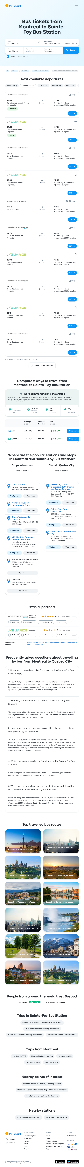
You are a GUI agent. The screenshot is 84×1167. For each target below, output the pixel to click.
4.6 (34, 622)
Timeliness (28, 622)
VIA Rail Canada (53, 642)
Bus (13, 431)
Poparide (63, 642)
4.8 (18, 622)
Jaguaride (33, 630)
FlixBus (29, 642)
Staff (13, 622)
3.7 (65, 635)
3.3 (65, 622)
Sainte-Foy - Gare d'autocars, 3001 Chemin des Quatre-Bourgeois (62, 487)
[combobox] (20, 42)
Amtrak (44, 642)
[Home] (7, 71)
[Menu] (77, 6)
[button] (39, 42)
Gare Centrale (18, 485)
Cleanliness (45, 622)
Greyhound (37, 642)
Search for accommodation (20, 56)
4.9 (51, 622)
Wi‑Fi (60, 622)
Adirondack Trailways (35, 644)
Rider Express (72, 642)
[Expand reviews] (74, 619)
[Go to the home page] (13, 6)
